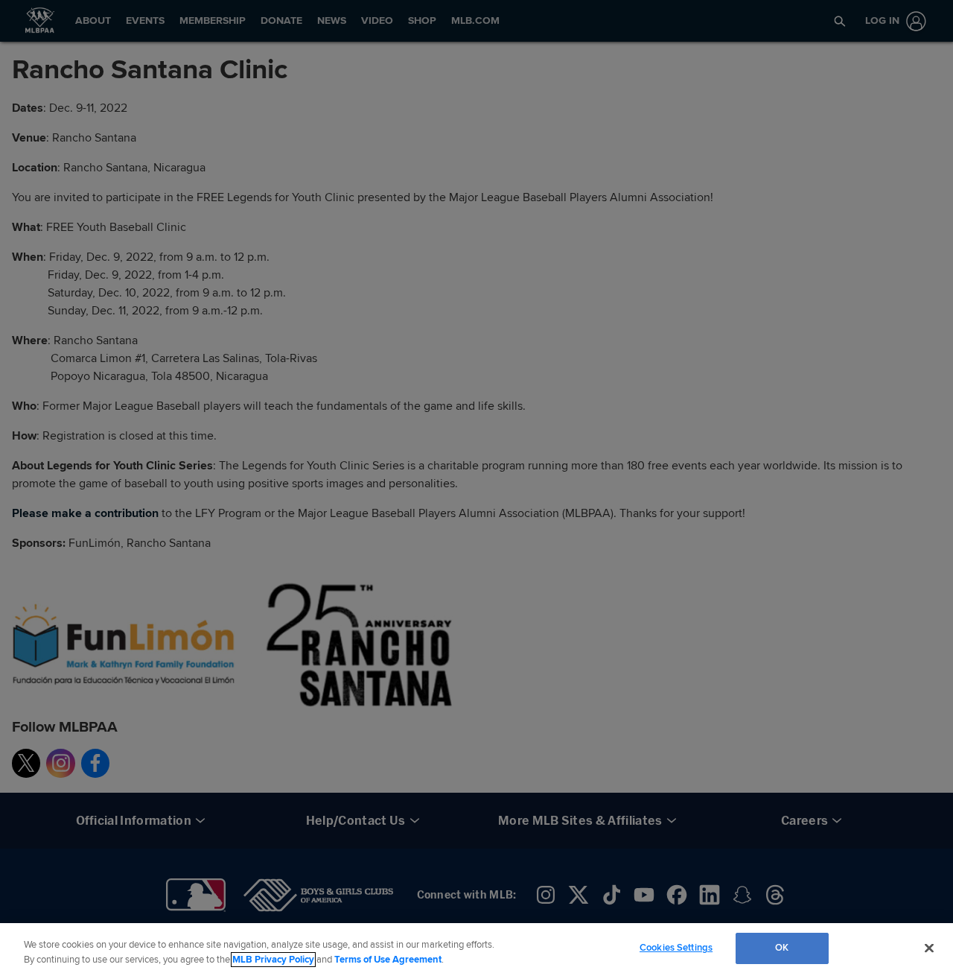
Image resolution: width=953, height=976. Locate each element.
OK (781, 948)
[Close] (929, 947)
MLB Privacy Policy (273, 960)
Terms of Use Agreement (388, 960)
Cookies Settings (676, 948)
